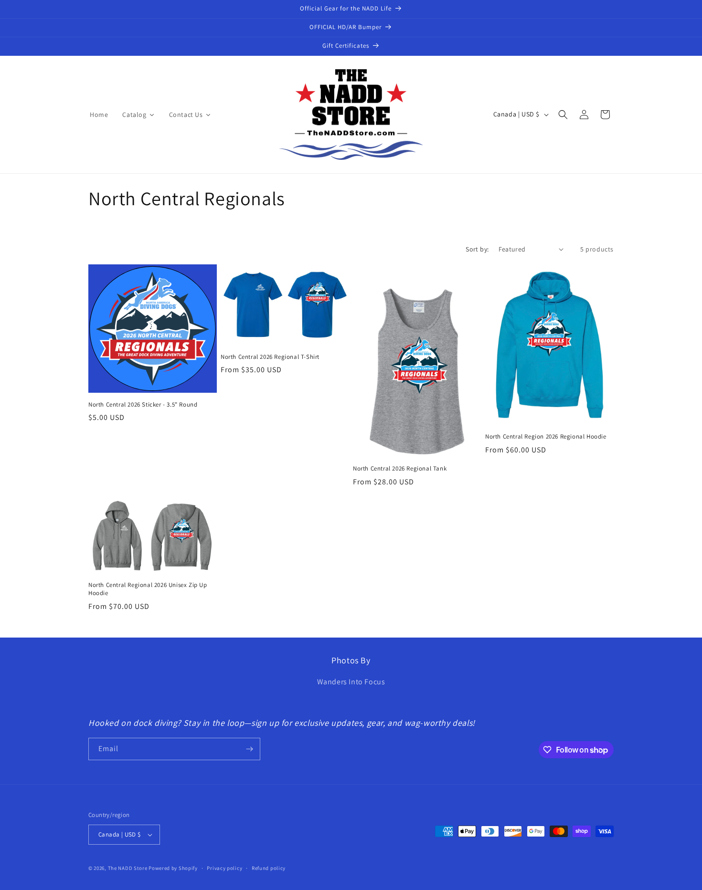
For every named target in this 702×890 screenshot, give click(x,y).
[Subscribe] (249, 749)
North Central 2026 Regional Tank (400, 468)
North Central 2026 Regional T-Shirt (270, 357)
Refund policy (269, 868)
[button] (563, 114)
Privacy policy (224, 868)
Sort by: (477, 249)
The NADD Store (128, 868)
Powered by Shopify (173, 868)
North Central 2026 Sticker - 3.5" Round (142, 404)
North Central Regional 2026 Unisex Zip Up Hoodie (147, 589)
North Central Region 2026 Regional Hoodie (545, 436)
